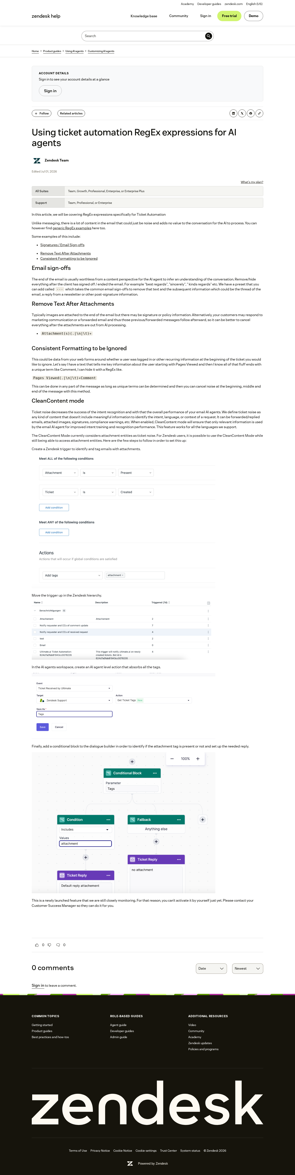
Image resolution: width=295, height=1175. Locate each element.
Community (178, 16)
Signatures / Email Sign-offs (62, 245)
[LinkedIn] (233, 113)
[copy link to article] (259, 113)
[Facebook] (251, 113)
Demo (254, 16)
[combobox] (211, 968)
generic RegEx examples (72, 228)
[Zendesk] (147, 1103)
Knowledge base (144, 16)
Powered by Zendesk (153, 1163)
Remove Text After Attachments (65, 253)
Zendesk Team (57, 160)
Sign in (205, 16)
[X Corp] (242, 113)
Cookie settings (146, 1150)
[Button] (37, 945)
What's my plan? (252, 182)
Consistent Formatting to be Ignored (69, 258)
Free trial (229, 16)
